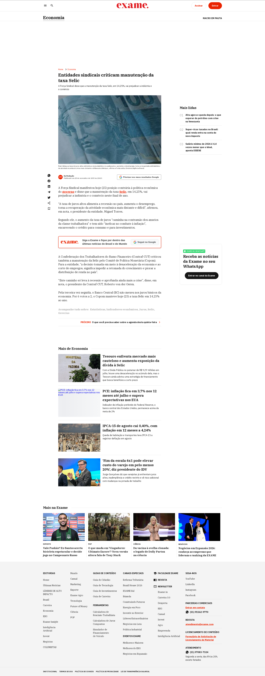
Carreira (47, 605)
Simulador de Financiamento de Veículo (101, 633)
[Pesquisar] (52, 5)
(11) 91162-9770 (199, 612)
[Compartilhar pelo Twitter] (49, 197)
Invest (46, 636)
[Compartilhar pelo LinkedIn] (49, 186)
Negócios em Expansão (135, 653)
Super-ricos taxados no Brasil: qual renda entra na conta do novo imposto (202, 132)
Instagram (191, 589)
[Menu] (45, 5)
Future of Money (79, 606)
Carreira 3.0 (164, 597)
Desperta (162, 603)
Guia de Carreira (101, 596)
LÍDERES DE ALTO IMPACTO (52, 593)
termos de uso (66, 671)
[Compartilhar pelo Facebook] (49, 181)
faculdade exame (168, 573)
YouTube (190, 578)
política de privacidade (107, 671)
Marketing (75, 584)
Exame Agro (76, 595)
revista (162, 579)
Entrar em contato (195, 607)
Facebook (190, 595)
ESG (45, 616)
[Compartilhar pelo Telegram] (49, 192)
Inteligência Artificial (49, 629)
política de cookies (84, 671)
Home (60, 69)
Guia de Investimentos (105, 591)
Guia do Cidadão (101, 579)
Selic (151, 309)
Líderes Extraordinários (135, 618)
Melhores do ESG (132, 648)
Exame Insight (50, 621)
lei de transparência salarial (135, 671)
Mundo (74, 573)
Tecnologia (76, 600)
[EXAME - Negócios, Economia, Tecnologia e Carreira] (132, 5)
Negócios (48, 641)
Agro (160, 625)
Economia (53, 17)
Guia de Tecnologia (103, 585)
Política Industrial (132, 629)
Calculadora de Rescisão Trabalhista (104, 613)
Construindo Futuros (134, 602)
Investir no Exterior (133, 613)
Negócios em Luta (132, 624)
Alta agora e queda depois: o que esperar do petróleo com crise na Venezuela (203, 118)
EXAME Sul (128, 591)
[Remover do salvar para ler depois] (49, 208)
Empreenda (164, 630)
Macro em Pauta (212, 18)
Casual (73, 578)
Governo (63, 313)
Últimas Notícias (51, 585)
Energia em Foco (131, 607)
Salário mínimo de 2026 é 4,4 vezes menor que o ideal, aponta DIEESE (201, 147)
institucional (50, 671)
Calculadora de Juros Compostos (104, 622)
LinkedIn (190, 584)
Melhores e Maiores (133, 642)
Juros (142, 309)
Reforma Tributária (133, 579)
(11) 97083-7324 (199, 652)
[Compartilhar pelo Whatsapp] (49, 175)
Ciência (74, 611)
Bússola (127, 596)
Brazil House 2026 (132, 585)
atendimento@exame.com (200, 624)
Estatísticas (97, 309)
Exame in (163, 592)
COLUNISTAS (49, 647)
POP (72, 617)
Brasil (46, 599)
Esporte (74, 589)
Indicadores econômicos (122, 309)
